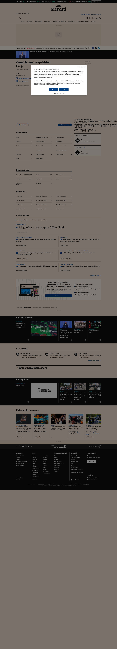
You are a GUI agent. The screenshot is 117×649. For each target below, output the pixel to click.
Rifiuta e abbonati (81, 67)
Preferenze (53, 89)
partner (78, 80)
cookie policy (56, 75)
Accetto (64, 89)
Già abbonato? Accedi (59, 93)
